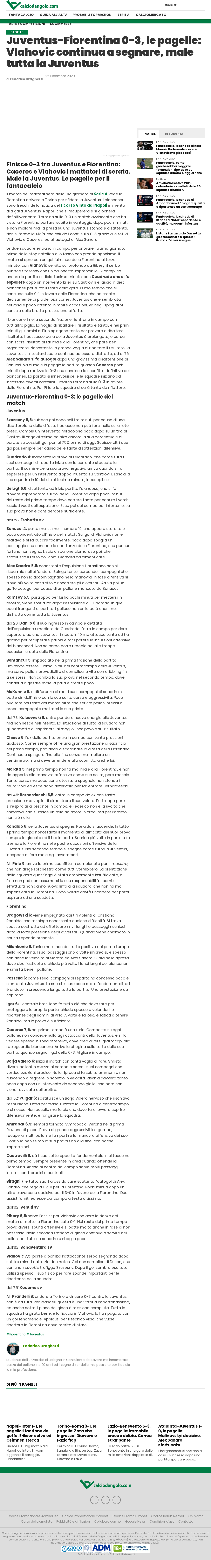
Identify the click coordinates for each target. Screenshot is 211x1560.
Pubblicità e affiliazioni (73, 1521)
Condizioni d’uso (162, 1521)
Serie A (123, 14)
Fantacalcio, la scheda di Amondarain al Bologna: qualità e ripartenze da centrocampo (180, 203)
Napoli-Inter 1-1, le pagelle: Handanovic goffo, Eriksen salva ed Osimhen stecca (29, 1433)
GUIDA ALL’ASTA (54, 14)
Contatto (185, 1521)
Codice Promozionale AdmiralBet (32, 1516)
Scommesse (60, 23)
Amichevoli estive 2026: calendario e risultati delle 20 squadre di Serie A (178, 186)
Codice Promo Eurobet (130, 1516)
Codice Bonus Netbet (167, 1516)
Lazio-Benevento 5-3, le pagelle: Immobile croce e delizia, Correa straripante (130, 1433)
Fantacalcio (21, 14)
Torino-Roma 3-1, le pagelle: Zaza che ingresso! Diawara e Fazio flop (77, 1433)
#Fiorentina (16, 1334)
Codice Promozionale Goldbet (85, 1516)
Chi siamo (196, 1516)
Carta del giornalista (37, 1521)
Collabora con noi (107, 1521)
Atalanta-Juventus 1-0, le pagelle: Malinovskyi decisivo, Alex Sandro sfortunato (180, 1435)
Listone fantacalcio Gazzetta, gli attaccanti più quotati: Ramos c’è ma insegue (179, 236)
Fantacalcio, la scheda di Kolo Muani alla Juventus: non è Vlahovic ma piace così (178, 149)
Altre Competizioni (27, 23)
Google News (135, 1521)
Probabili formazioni (93, 14)
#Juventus (35, 1334)
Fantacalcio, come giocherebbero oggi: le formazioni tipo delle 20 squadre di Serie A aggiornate (179, 168)
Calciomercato (151, 14)
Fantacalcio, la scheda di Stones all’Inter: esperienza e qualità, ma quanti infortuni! (178, 220)
